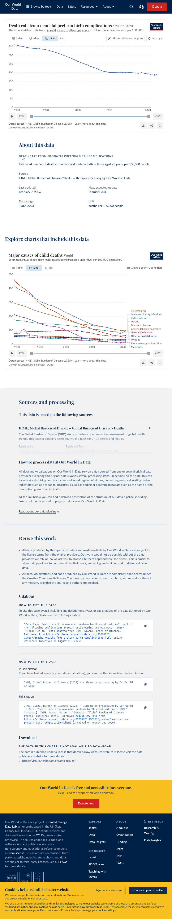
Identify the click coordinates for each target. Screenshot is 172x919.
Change (146, 268)
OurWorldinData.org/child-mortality (27, 128)
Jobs (119, 856)
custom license (14, 853)
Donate (157, 6)
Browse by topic (41, 6)
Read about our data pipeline (37, 511)
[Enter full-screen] (160, 125)
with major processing (87, 178)
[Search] (131, 6)
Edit (127, 38)
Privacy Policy (69, 910)
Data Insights (97, 842)
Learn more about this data (90, 124)
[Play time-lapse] (12, 116)
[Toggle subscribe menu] (141, 7)
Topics (92, 828)
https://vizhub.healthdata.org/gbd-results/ (49, 760)
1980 (22, 116)
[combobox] (131, 6)
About (107, 6)
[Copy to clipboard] (141, 626)
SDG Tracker (97, 864)
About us (122, 828)
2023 (158, 116)
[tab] (17, 38)
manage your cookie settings (99, 910)
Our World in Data (13, 6)
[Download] (143, 125)
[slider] (31, 116)
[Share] (151, 125)
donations (60, 895)
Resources (87, 6)
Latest (72, 6)
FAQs (63, 862)
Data (60, 6)
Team (119, 849)
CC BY (50, 128)
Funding (121, 842)
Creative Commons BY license (46, 578)
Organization (124, 834)
